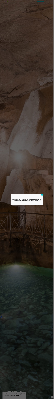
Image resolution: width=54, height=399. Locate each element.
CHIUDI (42, 195)
